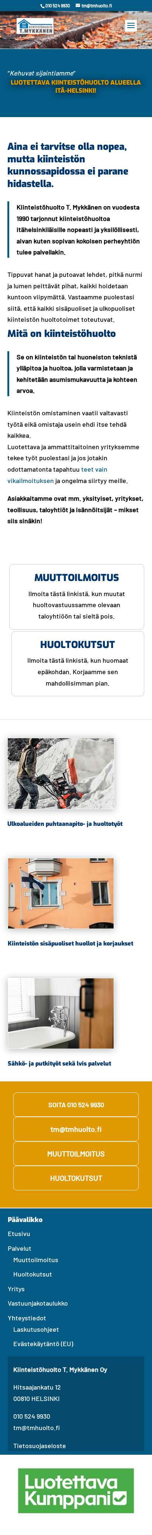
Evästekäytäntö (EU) (43, 1343)
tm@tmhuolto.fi (76, 1128)
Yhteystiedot (27, 1318)
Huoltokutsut (32, 1274)
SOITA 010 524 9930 (76, 1105)
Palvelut (19, 1248)
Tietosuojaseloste (39, 1445)
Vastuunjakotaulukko (38, 1303)
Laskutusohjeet (36, 1329)
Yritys (16, 1289)
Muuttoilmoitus (35, 1260)
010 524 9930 (31, 1416)
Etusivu (19, 1233)
